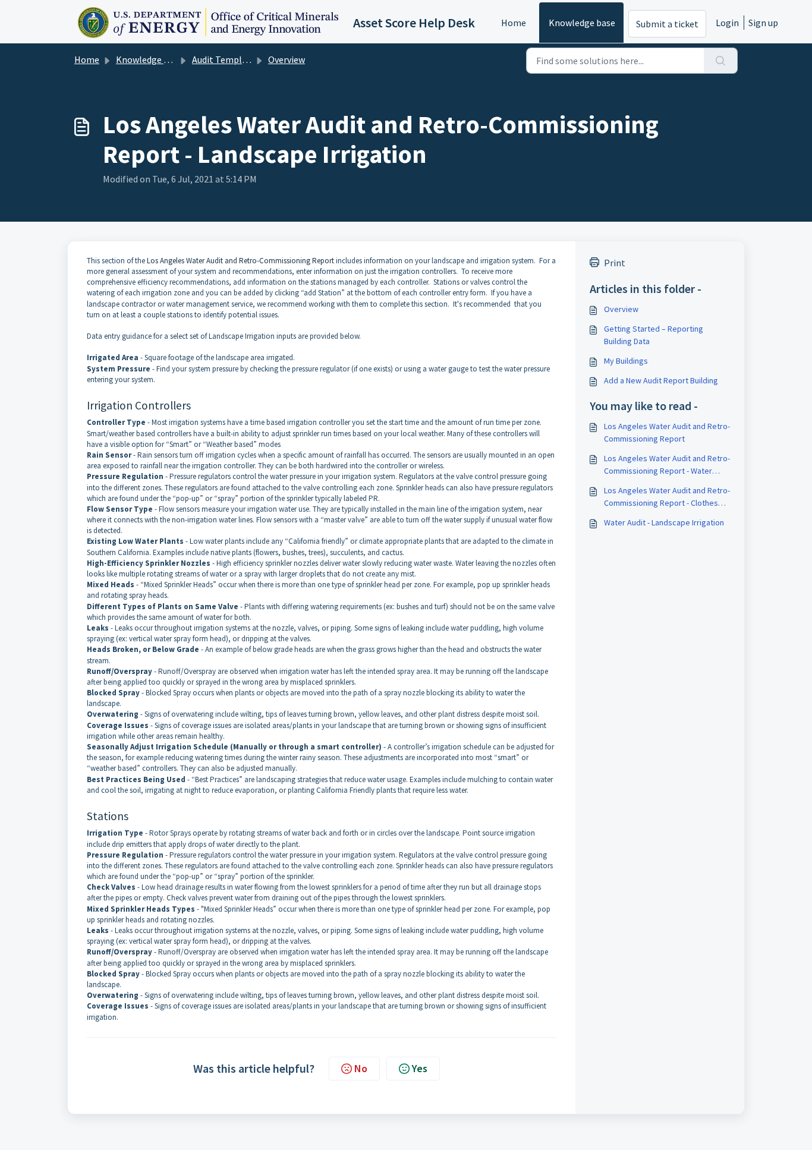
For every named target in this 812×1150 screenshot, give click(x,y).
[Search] (721, 61)
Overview (286, 59)
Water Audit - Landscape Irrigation (664, 522)
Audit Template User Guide (246, 59)
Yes (419, 1068)
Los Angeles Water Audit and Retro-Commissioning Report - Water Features (667, 465)
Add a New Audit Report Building (661, 380)
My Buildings (626, 360)
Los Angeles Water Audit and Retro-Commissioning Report (240, 261)
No (360, 1068)
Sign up (763, 23)
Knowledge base (582, 23)
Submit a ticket (667, 24)
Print (614, 263)
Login (727, 23)
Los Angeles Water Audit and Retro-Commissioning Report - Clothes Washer (667, 497)
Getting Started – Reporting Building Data (653, 334)
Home (513, 23)
